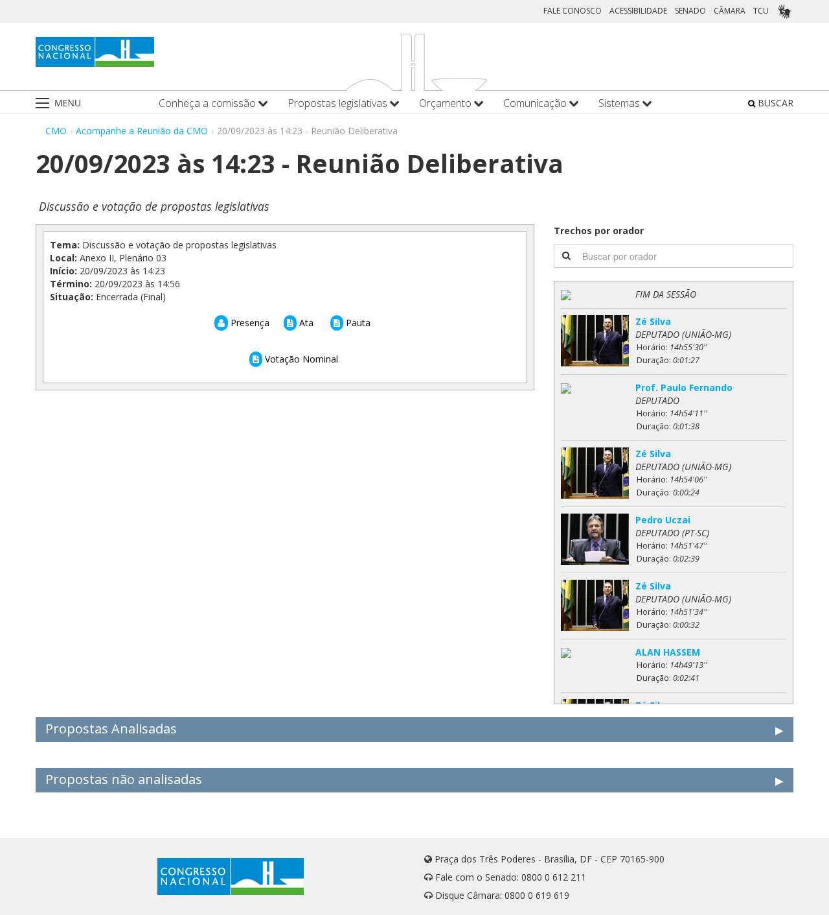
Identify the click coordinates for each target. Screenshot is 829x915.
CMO (56, 131)
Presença (248, 322)
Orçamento (446, 103)
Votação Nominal (300, 359)
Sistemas (620, 103)
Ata (305, 322)
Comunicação (536, 103)
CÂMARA (729, 10)
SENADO (690, 10)
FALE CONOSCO (572, 10)
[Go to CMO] (95, 52)
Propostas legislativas (339, 103)
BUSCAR (774, 103)
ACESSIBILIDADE (638, 10)
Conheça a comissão (208, 103)
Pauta (356, 322)
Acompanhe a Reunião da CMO (142, 131)
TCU (761, 10)
